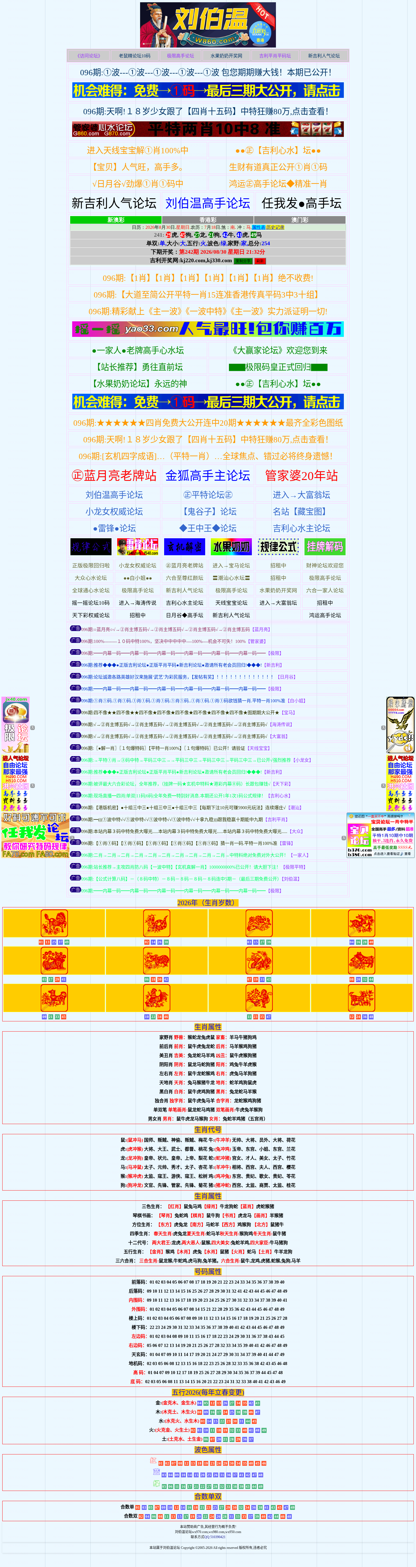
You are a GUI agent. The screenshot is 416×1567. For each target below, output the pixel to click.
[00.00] (208, 91)
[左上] (15, 751)
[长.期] (208, 330)
